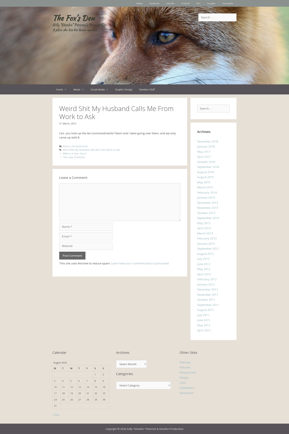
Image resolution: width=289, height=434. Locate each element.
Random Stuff (147, 89)
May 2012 (203, 269)
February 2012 (207, 279)
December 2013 (207, 203)
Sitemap (185, 362)
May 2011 (203, 325)
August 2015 (205, 177)
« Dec (56, 415)
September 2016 (208, 167)
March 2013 (205, 233)
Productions (188, 372)
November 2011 (207, 295)
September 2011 (208, 305)
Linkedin (170, 3)
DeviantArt (227, 3)
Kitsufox (185, 367)
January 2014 (206, 197)
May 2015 (203, 182)
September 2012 (208, 248)
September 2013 (208, 218)
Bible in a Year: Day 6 (74, 153)
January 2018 (206, 146)
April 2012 (204, 274)
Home (59, 89)
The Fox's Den (74, 17)
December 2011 (207, 289)
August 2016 (205, 172)
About (76, 89)
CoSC (183, 383)
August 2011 (205, 310)
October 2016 (206, 162)
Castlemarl (187, 388)
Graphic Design (123, 89)
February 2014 (207, 192)
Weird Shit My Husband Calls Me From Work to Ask (91, 149)
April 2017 (204, 157)
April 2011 (204, 330)
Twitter (139, 3)
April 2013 (204, 228)
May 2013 (203, 223)
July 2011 (203, 315)
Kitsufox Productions (171, 428)
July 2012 (203, 259)
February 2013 (207, 238)
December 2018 (207, 141)
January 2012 (206, 284)
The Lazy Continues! (74, 157)
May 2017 (203, 152)
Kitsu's (66, 146)
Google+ (211, 3)
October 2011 (206, 300)
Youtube (185, 3)
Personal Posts (79, 146)
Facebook (154, 3)
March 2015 (205, 187)
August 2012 (205, 254)
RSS (199, 3)
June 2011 (203, 320)
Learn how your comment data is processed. (140, 263)
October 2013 (206, 213)
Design (184, 377)
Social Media (98, 89)
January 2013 (206, 243)
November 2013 (207, 208)
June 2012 (203, 264)
